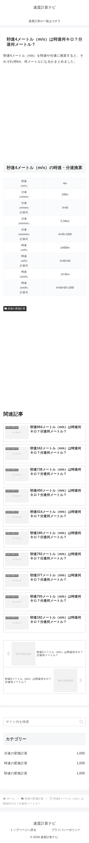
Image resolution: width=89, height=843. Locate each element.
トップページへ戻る (23, 829)
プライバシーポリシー (66, 829)
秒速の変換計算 (16, 308)
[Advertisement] (44, 113)
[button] (81, 721)
